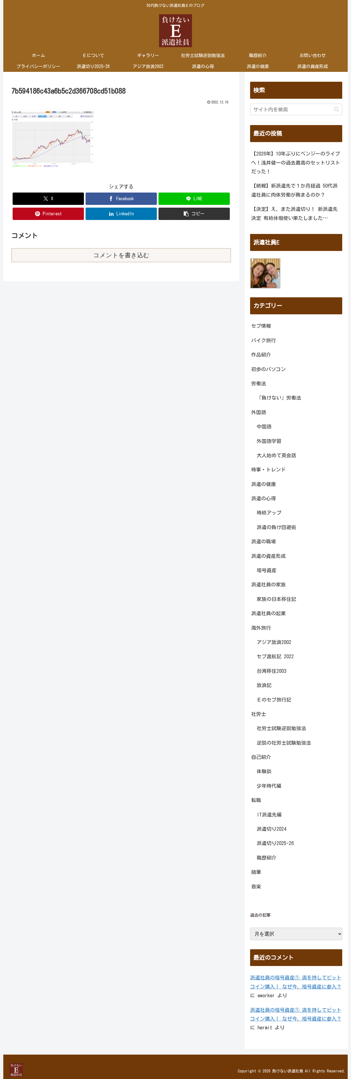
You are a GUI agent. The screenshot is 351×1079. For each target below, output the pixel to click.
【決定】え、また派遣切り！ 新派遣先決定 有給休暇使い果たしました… (294, 213)
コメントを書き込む (121, 255)
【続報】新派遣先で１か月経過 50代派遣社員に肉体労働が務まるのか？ (294, 190)
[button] (194, 214)
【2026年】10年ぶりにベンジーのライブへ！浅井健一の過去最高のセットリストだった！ (295, 162)
